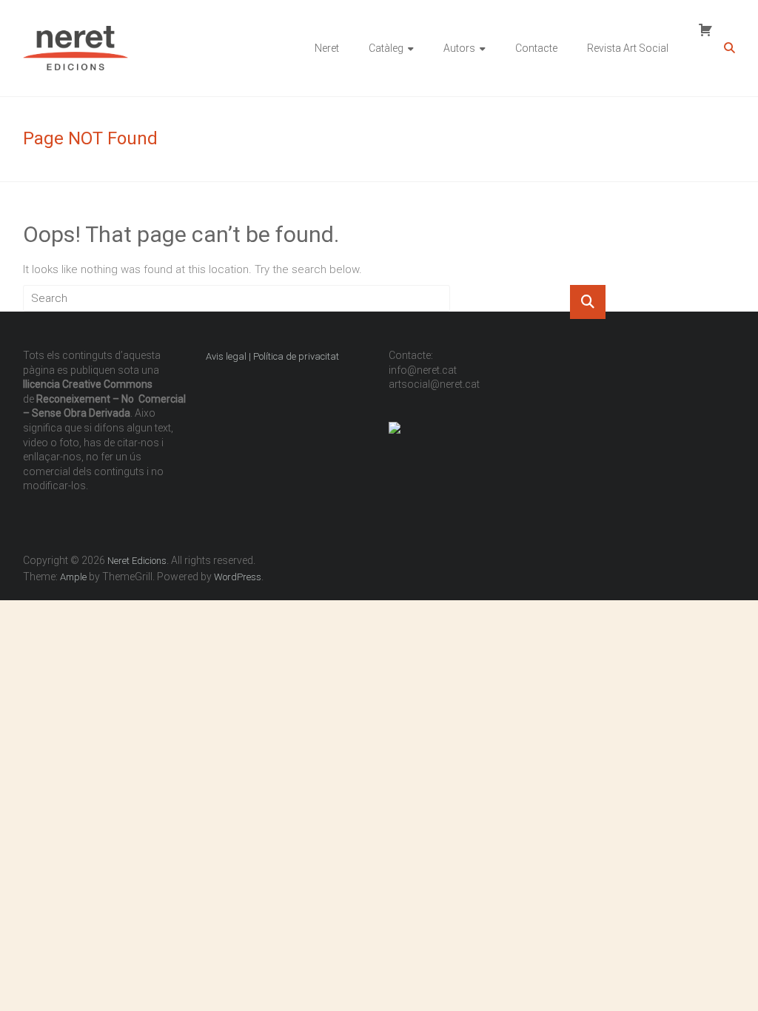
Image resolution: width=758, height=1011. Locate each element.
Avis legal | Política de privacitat (273, 356)
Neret (327, 48)
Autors (459, 48)
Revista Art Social (627, 48)
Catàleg (386, 48)
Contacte (536, 48)
